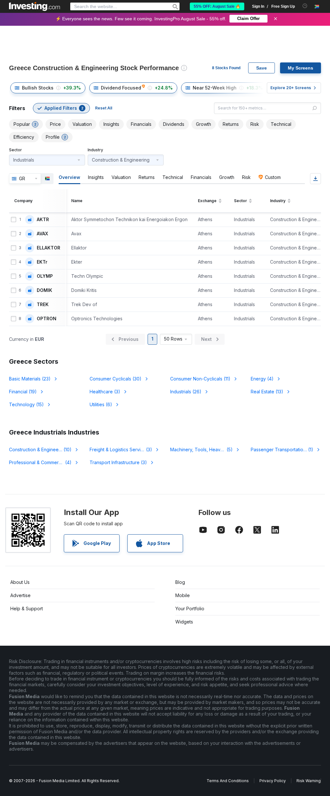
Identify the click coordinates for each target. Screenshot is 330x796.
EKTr (42, 262)
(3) (105, 391)
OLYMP (45, 276)
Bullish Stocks (37, 87)
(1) (286, 449)
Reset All (103, 108)
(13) (267, 391)
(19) (23, 391)
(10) (40, 449)
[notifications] (305, 6)
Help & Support (26, 608)
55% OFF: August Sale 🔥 (217, 6)
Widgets (184, 621)
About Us (20, 582)
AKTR (43, 219)
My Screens (300, 67)
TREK (43, 304)
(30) (115, 378)
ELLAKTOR (48, 248)
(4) (262, 378)
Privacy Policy (272, 780)
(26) (185, 391)
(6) (101, 404)
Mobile (182, 595)
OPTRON (46, 318)
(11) (200, 378)
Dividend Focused (121, 87)
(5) (205, 449)
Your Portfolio (189, 608)
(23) (30, 378)
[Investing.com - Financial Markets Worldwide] (34, 6)
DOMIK (44, 290)
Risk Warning (308, 780)
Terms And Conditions (228, 780)
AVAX (42, 233)
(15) (26, 404)
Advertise (20, 595)
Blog (180, 582)
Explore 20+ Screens (290, 87)
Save (261, 67)
